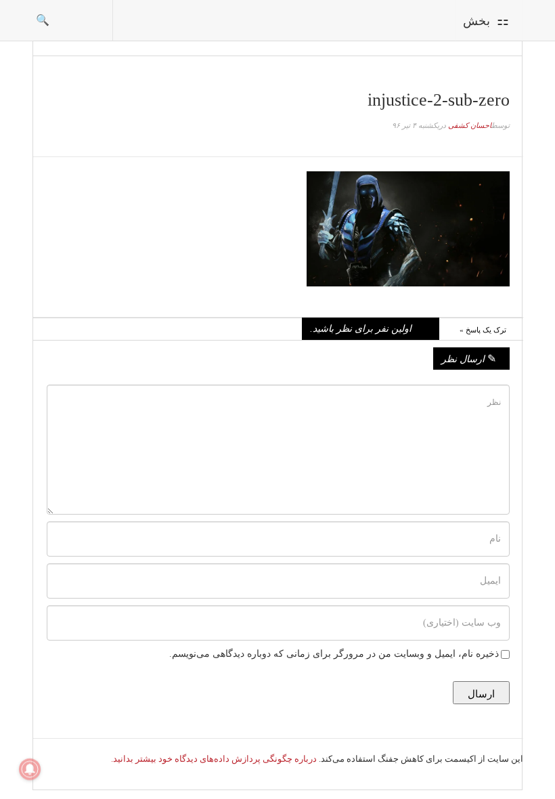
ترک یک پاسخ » (483, 330)
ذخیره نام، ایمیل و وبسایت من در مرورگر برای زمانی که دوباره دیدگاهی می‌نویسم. (334, 654)
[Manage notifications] (30, 769)
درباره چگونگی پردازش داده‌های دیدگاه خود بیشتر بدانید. (214, 759)
